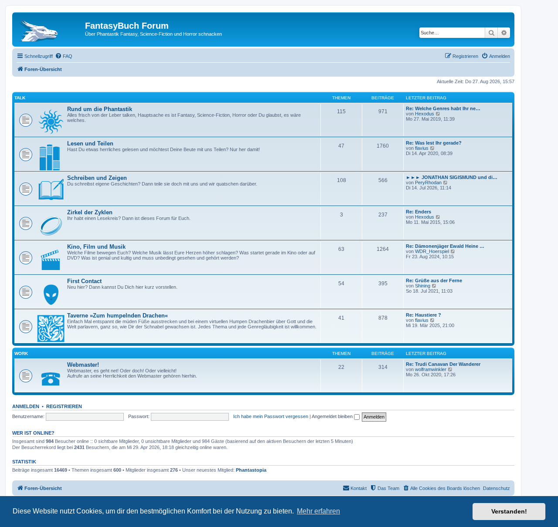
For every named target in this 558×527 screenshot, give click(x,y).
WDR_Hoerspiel (432, 251)
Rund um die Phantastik (99, 109)
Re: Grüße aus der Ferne (434, 280)
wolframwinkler (430, 369)
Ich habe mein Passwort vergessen (270, 416)
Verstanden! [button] (509, 511)
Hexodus (424, 113)
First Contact (84, 281)
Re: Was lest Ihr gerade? (434, 142)
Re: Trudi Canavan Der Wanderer (443, 364)
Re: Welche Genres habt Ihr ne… (443, 108)
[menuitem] (63, 56)
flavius (422, 148)
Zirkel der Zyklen (89, 212)
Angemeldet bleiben (333, 416)
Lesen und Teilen (90, 143)
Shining (422, 285)
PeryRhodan (428, 182)
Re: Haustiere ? (423, 315)
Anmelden (25, 406)
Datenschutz (496, 488)
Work (21, 353)
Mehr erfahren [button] (318, 511)
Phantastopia (251, 470)
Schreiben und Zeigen (97, 178)
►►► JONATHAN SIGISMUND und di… (451, 177)
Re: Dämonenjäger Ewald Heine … (445, 246)
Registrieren (64, 406)
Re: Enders (418, 211)
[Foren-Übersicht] (49, 28)
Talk (19, 97)
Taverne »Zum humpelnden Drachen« (117, 315)
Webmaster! (83, 364)
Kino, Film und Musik (96, 246)
